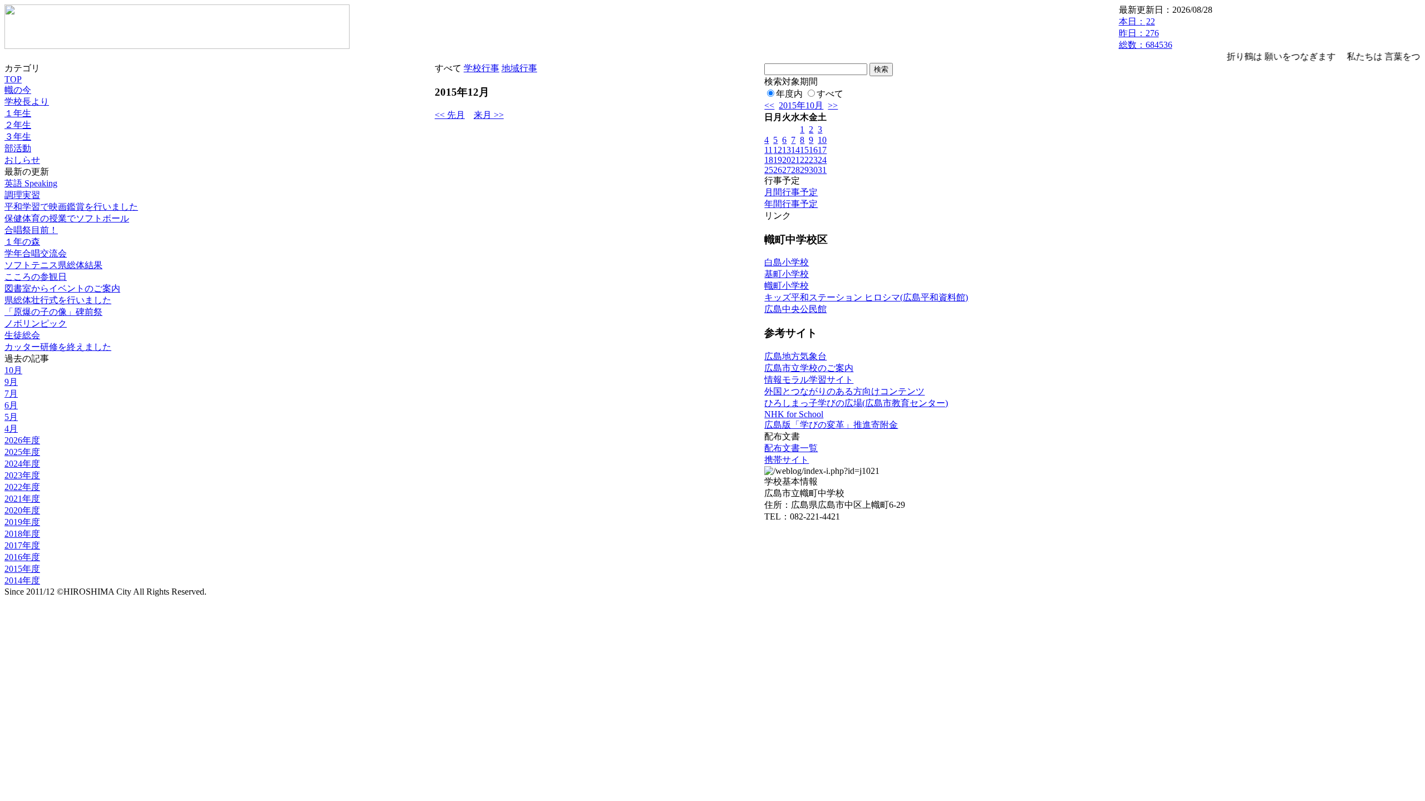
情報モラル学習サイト (808, 379)
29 (804, 170)
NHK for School (793, 414)
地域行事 (519, 68)
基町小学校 (786, 274)
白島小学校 (786, 262)
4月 (11, 428)
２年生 (17, 125)
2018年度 (22, 533)
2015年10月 (801, 105)
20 (786, 160)
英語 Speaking (30, 183)
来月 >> (489, 115)
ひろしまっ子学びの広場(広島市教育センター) (856, 403)
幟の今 (17, 90)
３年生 (17, 136)
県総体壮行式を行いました (57, 300)
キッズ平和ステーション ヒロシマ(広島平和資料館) (866, 297)
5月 (11, 417)
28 (795, 170)
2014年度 (22, 580)
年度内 (789, 93)
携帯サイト (786, 459)
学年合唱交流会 (35, 253)
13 (786, 150)
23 (813, 160)
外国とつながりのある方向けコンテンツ (844, 391)
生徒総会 (22, 335)
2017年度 (22, 545)
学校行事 (481, 68)
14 (795, 150)
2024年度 (22, 463)
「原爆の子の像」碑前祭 (53, 312)
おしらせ (22, 160)
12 (777, 150)
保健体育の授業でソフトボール (66, 218)
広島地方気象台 (795, 356)
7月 (11, 393)
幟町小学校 (786, 285)
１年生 (17, 113)
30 (813, 170)
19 (777, 160)
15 (804, 150)
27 (786, 170)
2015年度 (22, 568)
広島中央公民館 (795, 309)
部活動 (17, 148)
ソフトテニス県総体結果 (53, 265)
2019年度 (22, 522)
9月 (11, 382)
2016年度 (22, 557)
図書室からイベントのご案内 (62, 288)
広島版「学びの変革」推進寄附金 (831, 424)
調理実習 (22, 195)
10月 (13, 370)
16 (813, 150)
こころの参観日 (35, 276)
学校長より (26, 101)
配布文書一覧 (791, 448)
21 (795, 160)
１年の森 (22, 241)
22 (804, 160)
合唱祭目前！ (31, 230)
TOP (13, 79)
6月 (11, 405)
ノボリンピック (35, 323)
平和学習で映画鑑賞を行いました (71, 206)
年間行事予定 (791, 204)
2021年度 (22, 498)
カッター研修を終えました (57, 347)
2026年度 (22, 440)
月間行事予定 (791, 192)
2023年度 (22, 475)
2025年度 (22, 452)
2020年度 (22, 510)
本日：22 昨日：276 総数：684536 (1145, 33)
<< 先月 (450, 115)
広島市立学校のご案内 (808, 368)
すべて (830, 93)
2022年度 (22, 487)
